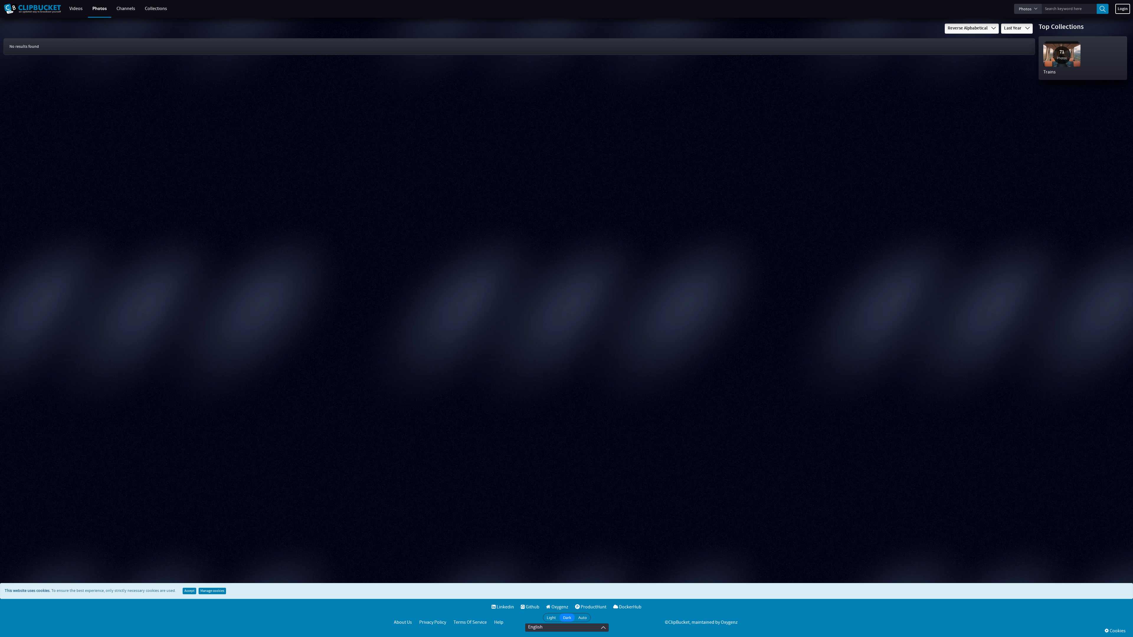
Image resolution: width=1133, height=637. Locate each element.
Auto (582, 617)
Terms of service (470, 622)
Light (551, 617)
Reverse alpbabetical (968, 28)
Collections (156, 9)
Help (498, 622)
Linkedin (505, 607)
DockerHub (629, 607)
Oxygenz (559, 607)
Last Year (1013, 28)
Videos (76, 9)
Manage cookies (212, 591)
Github (532, 607)
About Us (403, 622)
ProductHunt (593, 607)
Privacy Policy (432, 622)
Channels (126, 9)
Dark (567, 617)
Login (1123, 9)
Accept (189, 591)
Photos (99, 9)
